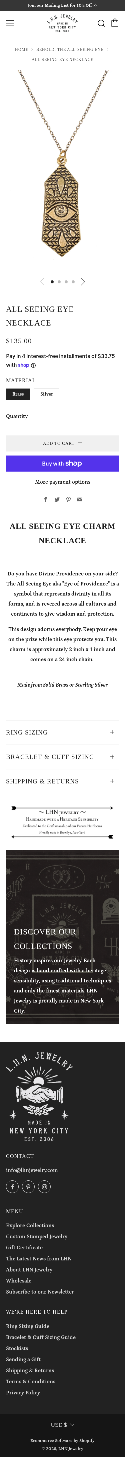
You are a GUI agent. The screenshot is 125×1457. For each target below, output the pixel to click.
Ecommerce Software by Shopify (62, 1440)
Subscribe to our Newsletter (40, 1292)
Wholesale (18, 1281)
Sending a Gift (23, 1360)
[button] (52, 281)
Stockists (17, 1348)
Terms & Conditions (30, 1382)
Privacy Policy (23, 1393)
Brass (18, 394)
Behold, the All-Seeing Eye (70, 49)
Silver (46, 394)
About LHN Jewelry (29, 1270)
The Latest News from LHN (39, 1259)
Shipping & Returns (30, 1371)
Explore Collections (30, 1226)
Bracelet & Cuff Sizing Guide (41, 1337)
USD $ (59, 1425)
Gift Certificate (24, 1248)
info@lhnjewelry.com (32, 1170)
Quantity (17, 416)
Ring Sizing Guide (27, 1326)
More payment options (62, 482)
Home (21, 49)
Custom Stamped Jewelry (36, 1237)
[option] (62, 171)
